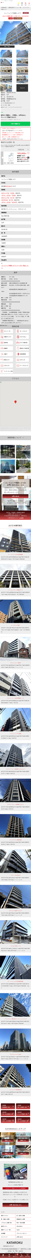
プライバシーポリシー (22, 1233)
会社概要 (21, 518)
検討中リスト (4, 1226)
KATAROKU (4, 7)
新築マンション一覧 (5, 1229)
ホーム (3, 1256)
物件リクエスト (4, 1215)
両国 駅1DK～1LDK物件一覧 (8, 1120)
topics (18, 1229)
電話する (21, 1256)
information (19, 1226)
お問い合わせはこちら (15, 1205)
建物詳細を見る (3, 325)
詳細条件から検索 (21, 1219)
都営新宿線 (4, 200)
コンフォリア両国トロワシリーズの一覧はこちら (15, 267)
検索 (9, 1256)
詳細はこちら (8, 1140)
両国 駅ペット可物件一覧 (22, 1113)
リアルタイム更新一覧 (6, 1222)
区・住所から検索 (21, 1215)
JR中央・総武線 (6, 195)
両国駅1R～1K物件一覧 (22, 1106)
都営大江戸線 (5, 193)
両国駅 (12, 193)
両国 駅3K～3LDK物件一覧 (23, 1120)
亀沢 (10, 186)
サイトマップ (4, 1237)
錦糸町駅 (14, 202)
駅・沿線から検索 (5, 1219)
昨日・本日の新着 (21, 1222)
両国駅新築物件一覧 (6, 1106)
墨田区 (7, 186)
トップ (2, 1212)
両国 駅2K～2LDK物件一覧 (7, 1113)
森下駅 (12, 198)
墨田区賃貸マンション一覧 (15, 7)
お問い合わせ (15, 496)
